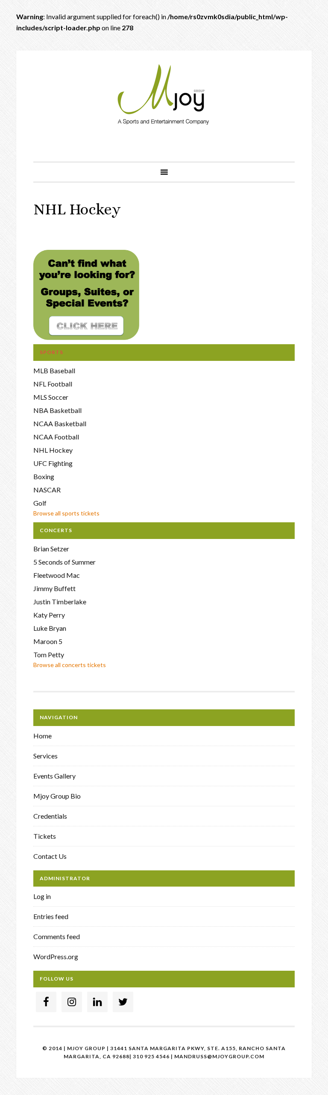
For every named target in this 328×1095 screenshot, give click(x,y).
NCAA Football (56, 437)
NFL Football (52, 384)
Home (42, 736)
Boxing (43, 476)
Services (45, 756)
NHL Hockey (53, 450)
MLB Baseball (54, 370)
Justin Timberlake (59, 601)
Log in (42, 896)
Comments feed (56, 936)
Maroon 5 (47, 641)
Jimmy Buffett (54, 588)
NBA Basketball (57, 410)
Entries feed (50, 916)
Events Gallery (54, 776)
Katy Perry (49, 615)
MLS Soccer (50, 397)
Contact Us (50, 856)
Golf (40, 503)
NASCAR (47, 490)
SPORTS (51, 352)
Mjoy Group (164, 95)
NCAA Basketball (59, 423)
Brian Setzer (51, 549)
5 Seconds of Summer (64, 562)
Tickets (44, 836)
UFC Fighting (53, 463)
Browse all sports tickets (66, 513)
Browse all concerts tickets (69, 664)
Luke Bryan (49, 628)
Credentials (50, 816)
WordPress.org (55, 956)
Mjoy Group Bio (57, 796)
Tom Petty (48, 654)
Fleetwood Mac (56, 575)
